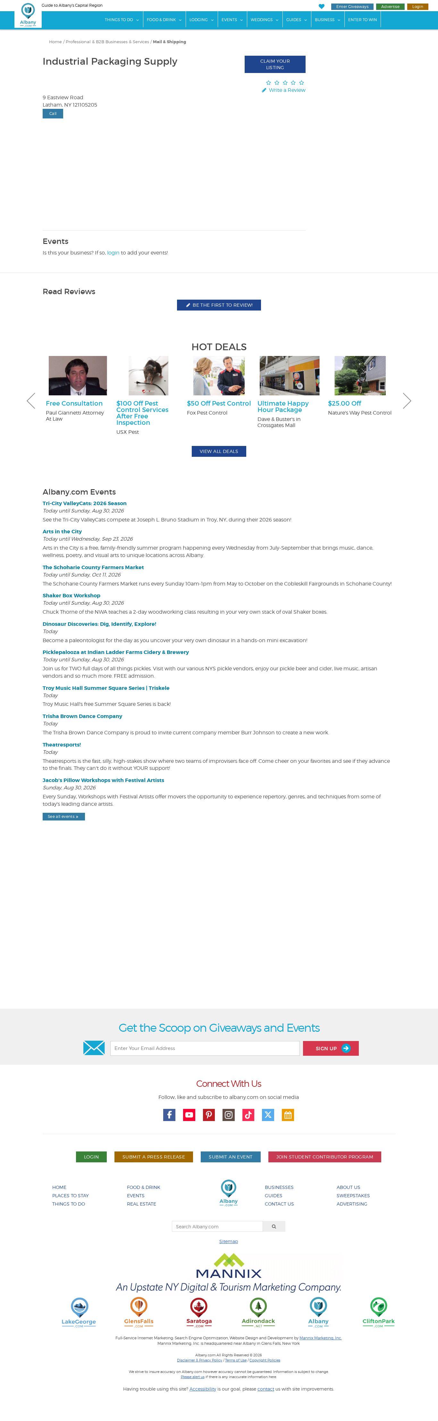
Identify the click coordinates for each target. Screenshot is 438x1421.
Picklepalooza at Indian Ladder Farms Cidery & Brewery (116, 652)
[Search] (274, 1226)
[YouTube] (189, 1115)
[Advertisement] (219, 931)
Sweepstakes (353, 1195)
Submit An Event (230, 1156)
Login (417, 6)
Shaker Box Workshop (71, 595)
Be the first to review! (222, 305)
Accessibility (203, 1389)
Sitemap (228, 1241)
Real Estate (141, 1204)
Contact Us (279, 1204)
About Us (348, 1187)
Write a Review (287, 90)
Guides (293, 19)
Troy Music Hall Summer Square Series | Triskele (106, 688)
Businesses (279, 1187)
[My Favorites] (321, 6)
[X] (268, 1115)
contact (265, 1389)
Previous (31, 400)
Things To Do (119, 19)
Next (407, 400)
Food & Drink (161, 19)
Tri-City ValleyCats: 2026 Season (85, 503)
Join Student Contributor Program (324, 1156)
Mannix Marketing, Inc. (320, 1338)
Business (324, 19)
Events (229, 19)
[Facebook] (169, 1115)
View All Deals (219, 451)
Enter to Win (362, 19)
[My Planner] (288, 1115)
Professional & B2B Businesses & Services (107, 41)
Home (55, 41)
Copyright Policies (264, 1360)
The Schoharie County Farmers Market (93, 567)
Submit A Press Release (153, 1156)
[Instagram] (229, 1115)
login (113, 253)
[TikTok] (248, 1115)
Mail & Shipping (169, 41)
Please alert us (193, 1377)
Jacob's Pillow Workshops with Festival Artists (103, 780)
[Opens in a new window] (79, 1312)
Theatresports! (62, 744)
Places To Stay (70, 1195)
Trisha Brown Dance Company (82, 716)
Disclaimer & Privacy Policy (199, 1360)
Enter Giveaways (352, 6)
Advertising (352, 1204)
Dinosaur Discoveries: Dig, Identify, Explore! (99, 624)
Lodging (199, 19)
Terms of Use (236, 1360)
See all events (61, 816)
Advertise (390, 6)
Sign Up (327, 1049)
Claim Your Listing (275, 64)
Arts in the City (62, 531)
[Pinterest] (209, 1115)
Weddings (262, 19)
